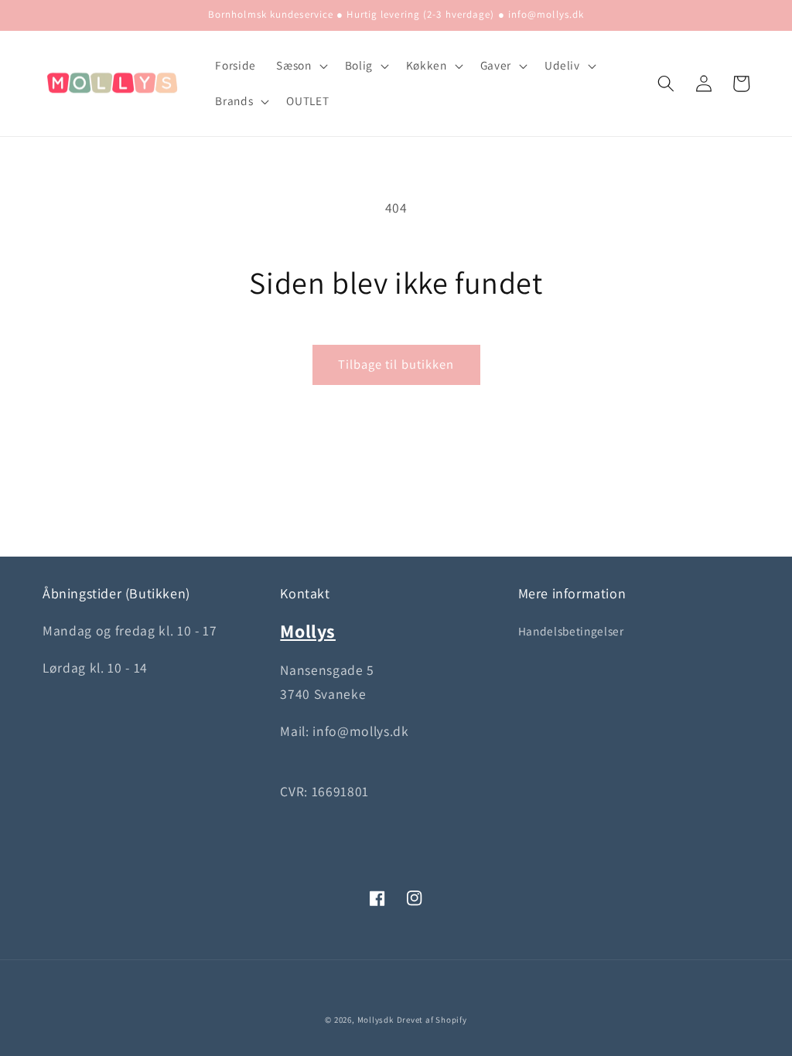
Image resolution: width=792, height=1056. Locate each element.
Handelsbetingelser (571, 631)
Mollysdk (375, 1019)
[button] (300, 65)
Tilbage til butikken (396, 364)
